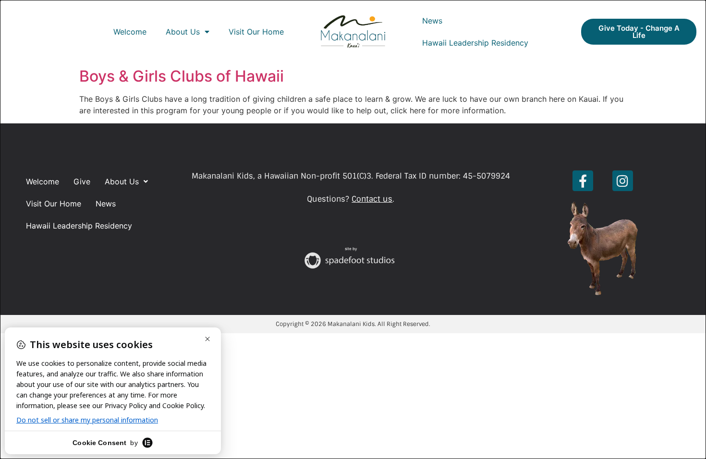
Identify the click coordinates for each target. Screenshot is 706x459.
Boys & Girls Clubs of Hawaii (181, 76)
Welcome (129, 31)
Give (81, 181)
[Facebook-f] (582, 180)
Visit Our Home (256, 31)
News (432, 20)
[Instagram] (622, 180)
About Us (183, 31)
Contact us (372, 199)
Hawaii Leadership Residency (475, 43)
